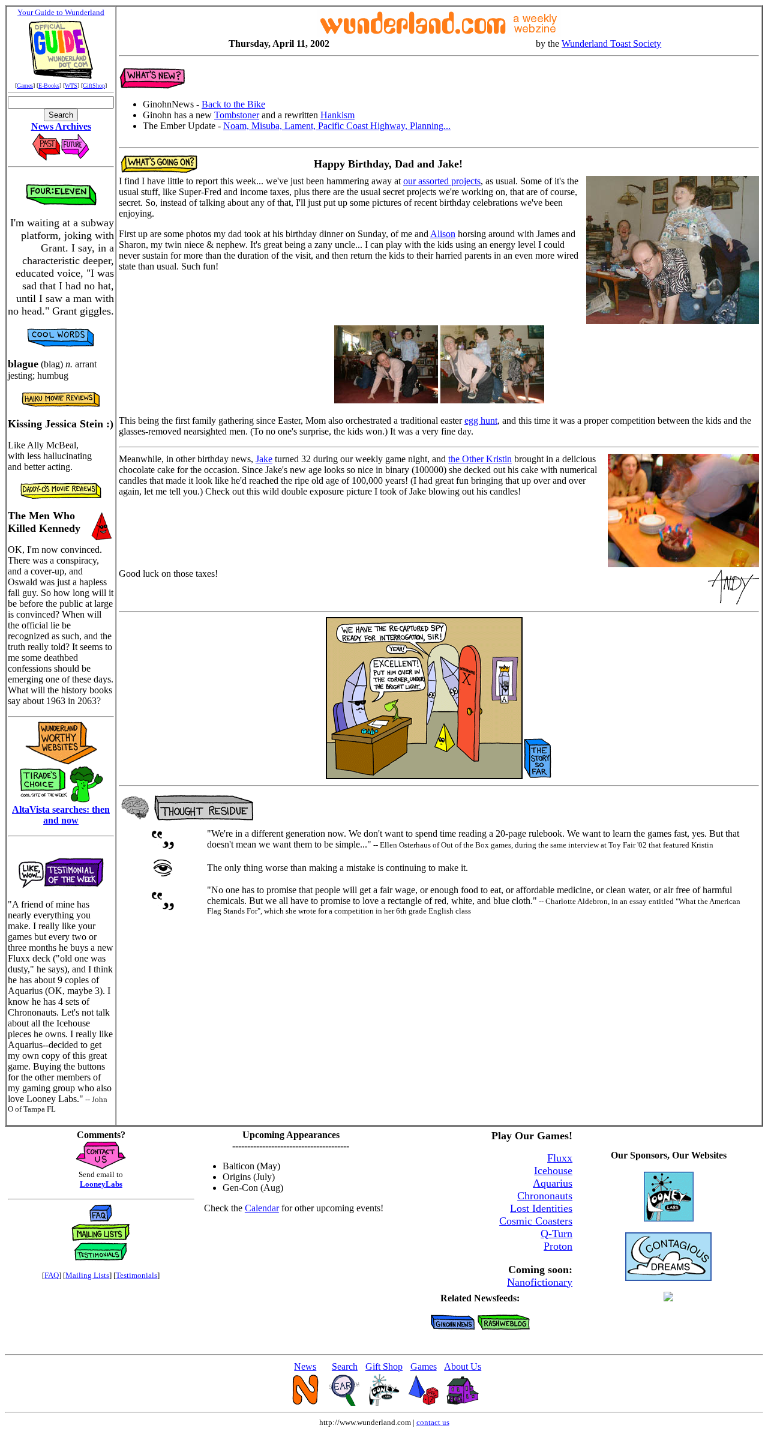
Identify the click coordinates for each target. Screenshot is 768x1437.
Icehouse (553, 1170)
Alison (442, 234)
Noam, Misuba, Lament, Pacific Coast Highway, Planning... (337, 126)
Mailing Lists (87, 1275)
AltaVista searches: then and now (61, 814)
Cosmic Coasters (535, 1221)
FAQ (51, 1275)
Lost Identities (541, 1208)
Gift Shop (384, 1366)
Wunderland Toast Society (611, 43)
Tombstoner (236, 115)
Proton (558, 1246)
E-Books (48, 85)
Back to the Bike (233, 104)
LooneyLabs (101, 1183)
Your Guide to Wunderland (60, 12)
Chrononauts (544, 1196)
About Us (462, 1366)
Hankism (337, 115)
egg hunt (480, 420)
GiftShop (94, 85)
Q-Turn (556, 1234)
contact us (432, 1422)
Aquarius (552, 1183)
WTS (71, 85)
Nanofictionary (539, 1282)
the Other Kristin (480, 459)
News (305, 1366)
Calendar (262, 1208)
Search (345, 1366)
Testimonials (136, 1275)
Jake (264, 459)
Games (25, 85)
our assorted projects (442, 181)
